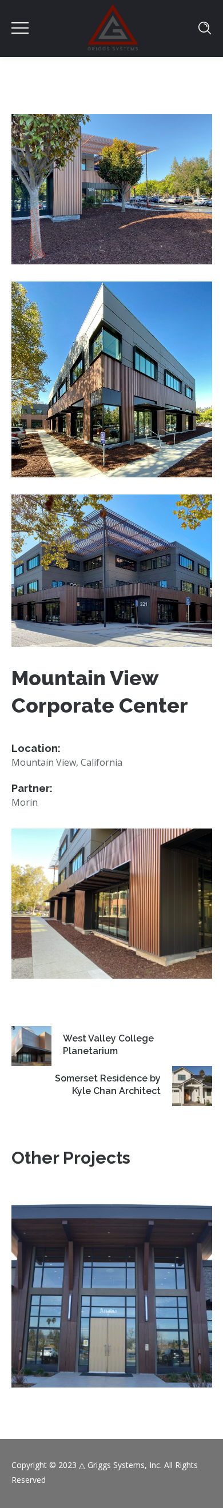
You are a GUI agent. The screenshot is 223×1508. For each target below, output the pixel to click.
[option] (112, 1296)
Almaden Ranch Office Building (112, 1276)
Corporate (112, 1309)
